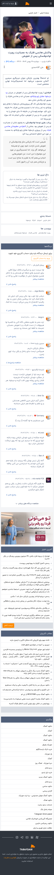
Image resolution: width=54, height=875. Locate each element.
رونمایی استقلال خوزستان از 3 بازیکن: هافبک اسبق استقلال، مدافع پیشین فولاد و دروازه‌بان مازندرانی (26, 583)
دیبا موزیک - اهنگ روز (43, 763)
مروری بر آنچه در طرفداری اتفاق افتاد (35, 645)
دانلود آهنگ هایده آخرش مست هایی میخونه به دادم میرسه (26, 699)
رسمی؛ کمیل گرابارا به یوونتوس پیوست (34, 563)
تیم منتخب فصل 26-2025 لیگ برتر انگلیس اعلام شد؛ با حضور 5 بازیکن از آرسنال (25, 576)
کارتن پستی (47, 791)
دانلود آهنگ (47, 726)
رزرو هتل (48, 768)
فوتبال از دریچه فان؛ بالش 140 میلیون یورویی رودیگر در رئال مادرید (26, 557)
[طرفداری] (30, 4)
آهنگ (50, 731)
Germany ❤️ (39, 416)
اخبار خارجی (33, 13)
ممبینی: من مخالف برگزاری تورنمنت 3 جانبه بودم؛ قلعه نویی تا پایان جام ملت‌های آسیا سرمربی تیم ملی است (25, 616)
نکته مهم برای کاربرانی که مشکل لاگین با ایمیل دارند (29, 640)
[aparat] (37, 837)
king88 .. (40, 317)
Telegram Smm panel (43, 814)
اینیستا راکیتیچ (38, 369)
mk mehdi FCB (38, 479)
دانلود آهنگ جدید (45, 777)
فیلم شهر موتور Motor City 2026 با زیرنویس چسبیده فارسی (26, 649)
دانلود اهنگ (47, 800)
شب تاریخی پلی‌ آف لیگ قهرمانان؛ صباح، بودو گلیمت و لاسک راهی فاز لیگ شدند (26, 569)
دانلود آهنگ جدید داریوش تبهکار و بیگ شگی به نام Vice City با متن (26, 679)
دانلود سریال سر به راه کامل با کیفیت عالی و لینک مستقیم (27, 685)
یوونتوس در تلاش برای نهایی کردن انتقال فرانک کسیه (29, 703)
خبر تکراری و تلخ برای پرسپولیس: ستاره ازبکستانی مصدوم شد (26, 690)
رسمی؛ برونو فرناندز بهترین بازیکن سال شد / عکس (29, 596)
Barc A (41, 456)
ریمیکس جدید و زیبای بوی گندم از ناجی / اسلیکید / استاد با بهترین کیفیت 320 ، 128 (26, 665)
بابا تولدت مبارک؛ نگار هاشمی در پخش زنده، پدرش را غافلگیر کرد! (26, 602)
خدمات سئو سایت (45, 805)
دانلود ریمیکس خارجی (43, 823)
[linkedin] (32, 837)
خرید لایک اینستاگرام (44, 749)
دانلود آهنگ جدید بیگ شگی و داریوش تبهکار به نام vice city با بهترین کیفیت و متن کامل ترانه (26, 672)
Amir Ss (41, 396)
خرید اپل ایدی (47, 772)
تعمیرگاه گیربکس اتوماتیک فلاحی (39, 819)
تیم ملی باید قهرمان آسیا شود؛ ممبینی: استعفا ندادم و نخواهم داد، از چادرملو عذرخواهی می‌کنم (25, 590)
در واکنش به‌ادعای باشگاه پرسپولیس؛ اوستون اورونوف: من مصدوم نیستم (27, 609)
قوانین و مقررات (10, 857)
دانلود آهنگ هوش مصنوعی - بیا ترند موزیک (35, 795)
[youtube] (27, 837)
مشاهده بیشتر (38, 279)
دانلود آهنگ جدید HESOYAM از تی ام (35, 694)
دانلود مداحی (47, 786)
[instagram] (16, 837)
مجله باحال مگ (46, 809)
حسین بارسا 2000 (37, 343)
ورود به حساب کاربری (41, 258)
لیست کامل (8, 625)
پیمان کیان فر (38, 265)
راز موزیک (48, 754)
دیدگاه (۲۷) (10, 61)
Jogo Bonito (39, 291)
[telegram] (21, 837)
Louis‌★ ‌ (41, 433)
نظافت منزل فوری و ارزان (42, 828)
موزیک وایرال (47, 745)
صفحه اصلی (44, 13)
